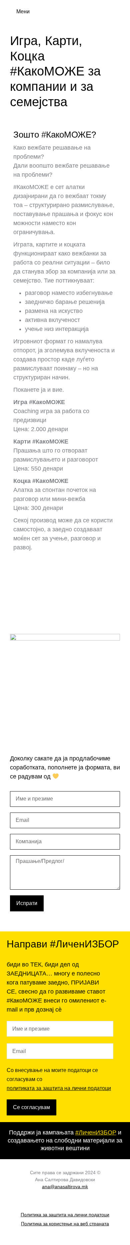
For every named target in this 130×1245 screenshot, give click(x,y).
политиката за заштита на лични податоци (59, 1088)
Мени (23, 11)
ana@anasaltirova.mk (65, 1186)
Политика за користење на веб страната (65, 1223)
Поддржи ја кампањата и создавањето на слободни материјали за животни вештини (65, 1140)
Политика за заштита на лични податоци (65, 1214)
